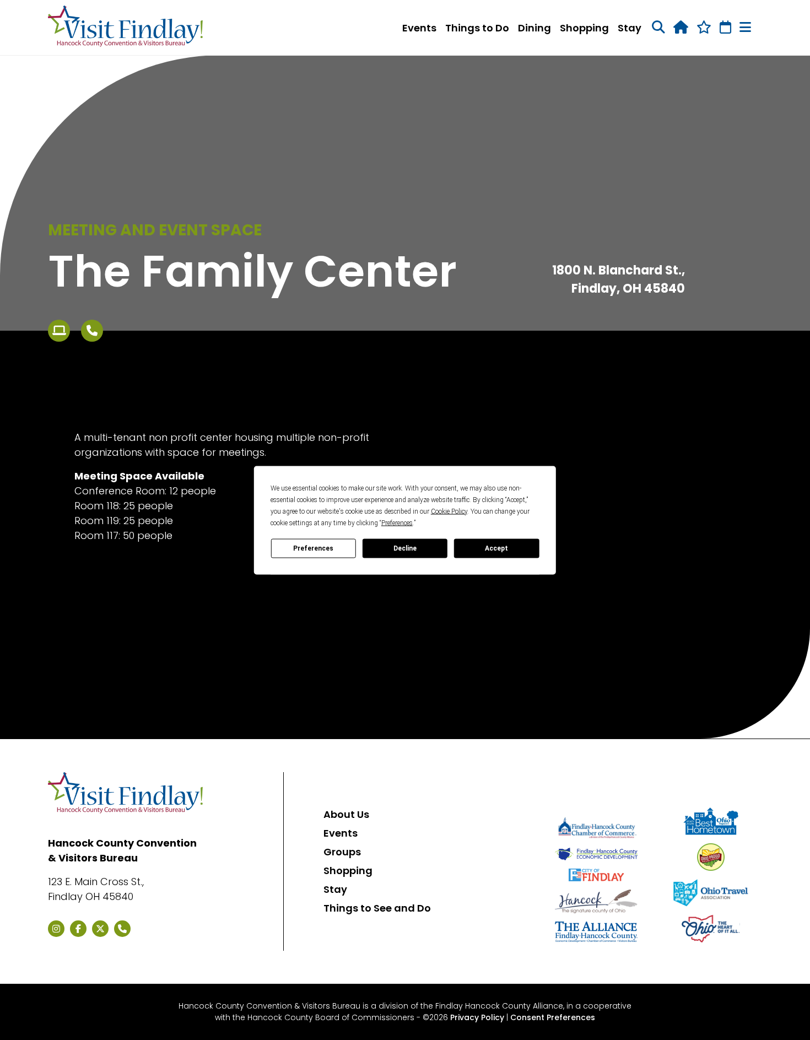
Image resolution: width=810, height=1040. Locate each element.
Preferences (313, 548)
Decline (405, 548)
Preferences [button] (397, 522)
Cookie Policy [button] (449, 511)
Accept (496, 548)
